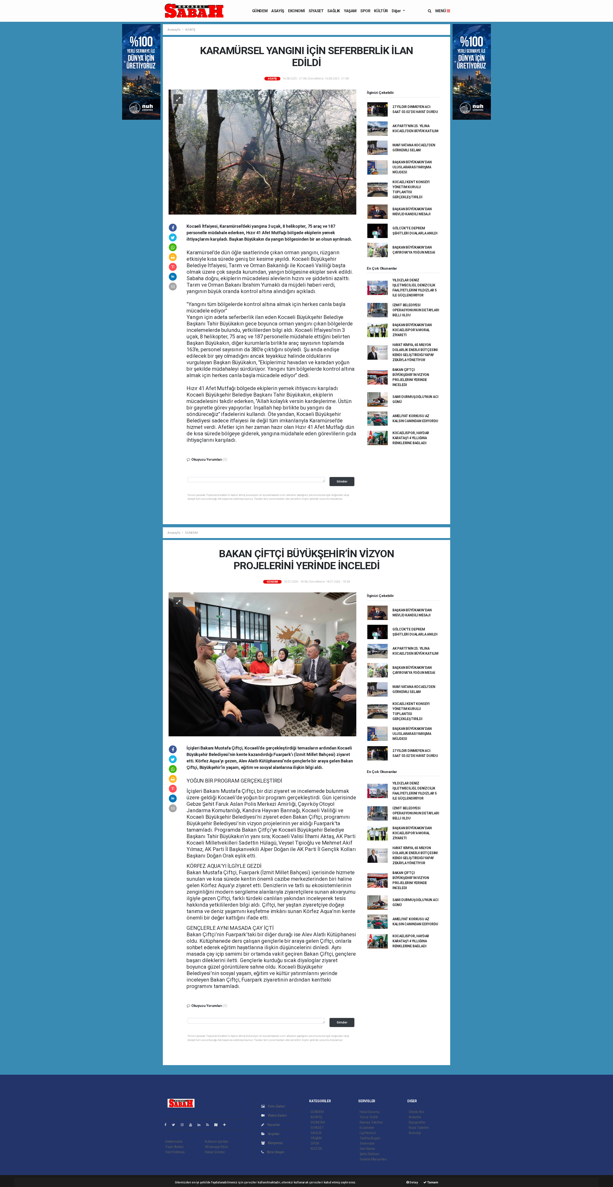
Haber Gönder (215, 1152)
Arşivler (273, 1134)
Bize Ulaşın (275, 1152)
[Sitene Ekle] (226, 1125)
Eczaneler (367, 1128)
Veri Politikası (175, 1152)
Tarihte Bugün (370, 1138)
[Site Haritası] (217, 1125)
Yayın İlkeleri (174, 1147)
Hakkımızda (173, 1141)
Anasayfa (174, 29)
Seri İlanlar (367, 1149)
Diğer (397, 11)
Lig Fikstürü (368, 1133)
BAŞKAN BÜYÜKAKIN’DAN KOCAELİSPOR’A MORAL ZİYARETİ (412, 330)
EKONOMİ (296, 11)
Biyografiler (417, 1122)
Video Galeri (277, 1115)
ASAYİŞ (277, 11)
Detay (413, 1182)
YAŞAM (350, 11)
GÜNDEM (260, 11)
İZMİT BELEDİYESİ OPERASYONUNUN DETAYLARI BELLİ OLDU (415, 310)
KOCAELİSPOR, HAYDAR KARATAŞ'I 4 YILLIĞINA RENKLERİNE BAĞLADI (410, 438)
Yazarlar (273, 1125)
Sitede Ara (416, 1112)
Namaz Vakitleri (371, 1122)
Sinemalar (367, 1143)
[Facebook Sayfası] (167, 1125)
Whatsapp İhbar (216, 1147)
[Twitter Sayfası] (175, 1125)
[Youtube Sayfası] (192, 1125)
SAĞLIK (333, 11)
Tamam (432, 1182)
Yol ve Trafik (369, 1117)
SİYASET (316, 11)
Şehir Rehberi (369, 1154)
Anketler (415, 1117)
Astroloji (415, 1133)
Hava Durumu (370, 1112)
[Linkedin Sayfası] (201, 1125)
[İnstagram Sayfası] (184, 1125)
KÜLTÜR (381, 11)
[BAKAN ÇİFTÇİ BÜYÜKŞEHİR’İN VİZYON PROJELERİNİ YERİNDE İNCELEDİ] (262, 664)
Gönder (342, 481)
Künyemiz (275, 1143)
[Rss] (209, 1125)
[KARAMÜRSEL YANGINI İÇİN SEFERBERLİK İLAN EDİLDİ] (262, 152)
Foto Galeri (276, 1106)
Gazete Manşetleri (373, 1159)
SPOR (365, 11)
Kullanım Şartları (216, 1141)
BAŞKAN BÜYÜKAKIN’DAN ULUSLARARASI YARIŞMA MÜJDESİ (412, 167)
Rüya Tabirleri (419, 1128)
